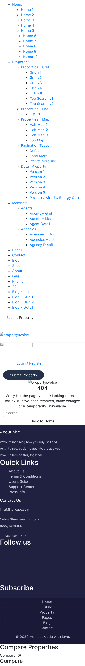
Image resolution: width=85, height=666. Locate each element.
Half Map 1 (38, 124)
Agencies (28, 229)
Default (36, 150)
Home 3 (27, 20)
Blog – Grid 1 (22, 297)
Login (22, 363)
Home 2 (27, 15)
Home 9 (29, 51)
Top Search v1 (41, 98)
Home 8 (29, 46)
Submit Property (20, 317)
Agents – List (40, 218)
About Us (16, 471)
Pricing (18, 281)
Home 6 (29, 36)
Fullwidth (37, 93)
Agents (26, 208)
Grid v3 (36, 83)
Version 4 (37, 187)
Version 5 (37, 192)
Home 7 (29, 41)
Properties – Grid (35, 67)
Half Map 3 (39, 135)
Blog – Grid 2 (23, 302)
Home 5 (27, 30)
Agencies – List (42, 239)
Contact (19, 255)
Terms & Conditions (25, 476)
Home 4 (27, 25)
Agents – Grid (41, 213)
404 (15, 286)
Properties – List (34, 109)
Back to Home (42, 421)
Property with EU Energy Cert (54, 197)
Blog (16, 260)
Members (19, 203)
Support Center (21, 486)
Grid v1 (35, 72)
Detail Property (33, 166)
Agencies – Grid (43, 234)
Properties (20, 62)
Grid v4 (36, 88)
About (17, 271)
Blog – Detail (22, 307)
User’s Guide (19, 481)
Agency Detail (41, 244)
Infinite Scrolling (43, 161)
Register (36, 363)
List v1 (35, 114)
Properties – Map (35, 119)
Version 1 (37, 171)
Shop (16, 265)
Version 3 (37, 182)
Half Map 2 (39, 130)
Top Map (37, 140)
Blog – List (20, 291)
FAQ (15, 276)
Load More (39, 156)
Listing (46, 607)
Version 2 (37, 177)
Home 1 (27, 9)
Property (47, 612)
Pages (17, 250)
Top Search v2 (42, 103)
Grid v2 (36, 77)
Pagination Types (35, 145)
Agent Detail (40, 224)
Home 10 (30, 56)
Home (17, 4)
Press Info (17, 492)
